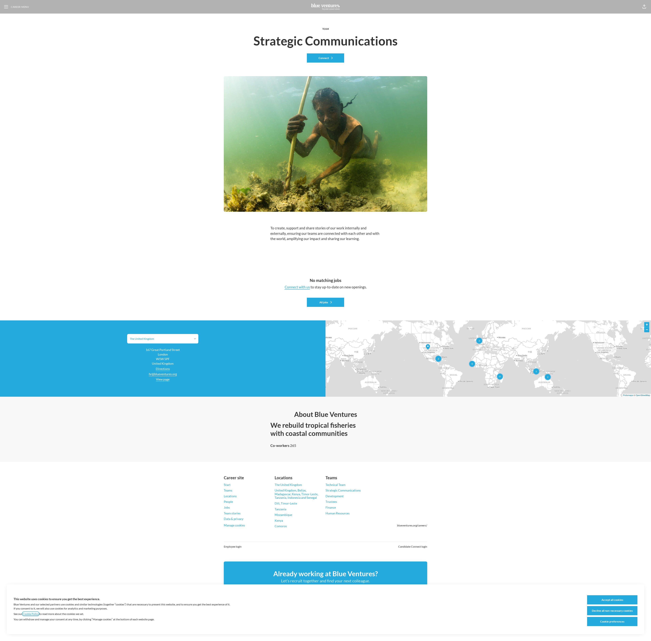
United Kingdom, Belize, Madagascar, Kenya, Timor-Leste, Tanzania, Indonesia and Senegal (296, 493)
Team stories (232, 513)
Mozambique (283, 515)
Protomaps (628, 395)
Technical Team (336, 485)
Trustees (331, 502)
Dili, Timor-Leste (286, 503)
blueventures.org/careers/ (412, 525)
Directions (163, 369)
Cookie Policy (31, 613)
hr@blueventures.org (163, 374)
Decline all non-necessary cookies (612, 610)
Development (335, 496)
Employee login (233, 546)
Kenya (279, 520)
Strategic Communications (343, 490)
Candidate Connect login (412, 546)
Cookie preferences (612, 621)
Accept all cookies (612, 599)
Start (227, 485)
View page (163, 379)
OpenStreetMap (643, 395)
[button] (644, 7)
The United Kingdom (288, 485)
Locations (230, 496)
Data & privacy (233, 519)
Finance (331, 507)
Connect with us (297, 287)
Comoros (281, 526)
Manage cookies (234, 525)
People (228, 502)
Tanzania (280, 509)
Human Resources (338, 513)
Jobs (227, 507)
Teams (228, 490)
